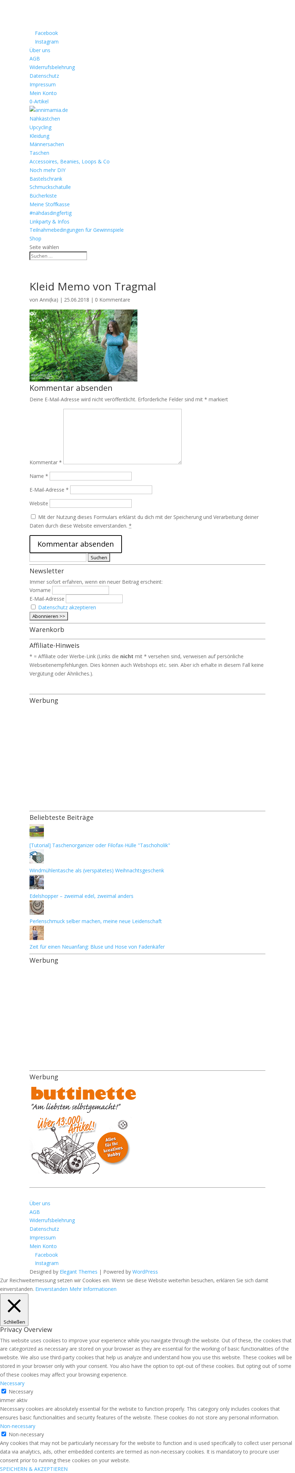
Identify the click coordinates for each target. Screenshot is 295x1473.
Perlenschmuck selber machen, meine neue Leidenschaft (96, 921)
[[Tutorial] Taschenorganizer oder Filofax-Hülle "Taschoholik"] (37, 836)
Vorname (40, 590)
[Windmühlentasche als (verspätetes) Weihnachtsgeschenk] (37, 861)
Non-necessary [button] (17, 1426)
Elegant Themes (78, 1271)
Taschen (39, 152)
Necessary (21, 1391)
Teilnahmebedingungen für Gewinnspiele (77, 229)
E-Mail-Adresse (49, 489)
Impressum (43, 84)
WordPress (145, 1271)
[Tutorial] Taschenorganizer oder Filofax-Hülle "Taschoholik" (100, 845)
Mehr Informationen (93, 1289)
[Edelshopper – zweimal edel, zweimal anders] (37, 887)
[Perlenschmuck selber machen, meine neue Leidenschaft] (37, 912)
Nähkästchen (45, 118)
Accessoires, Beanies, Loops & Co (70, 161)
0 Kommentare (112, 299)
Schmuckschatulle (50, 187)
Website (39, 503)
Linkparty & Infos (49, 221)
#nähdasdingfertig (51, 212)
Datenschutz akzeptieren (67, 607)
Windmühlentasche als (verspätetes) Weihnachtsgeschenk (97, 870)
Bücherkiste (43, 195)
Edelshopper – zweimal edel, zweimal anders (81, 896)
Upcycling (40, 127)
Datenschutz (44, 75)
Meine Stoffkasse (50, 204)
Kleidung (39, 135)
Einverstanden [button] (51, 1289)
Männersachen (47, 144)
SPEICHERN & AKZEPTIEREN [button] (34, 1468)
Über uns (40, 50)
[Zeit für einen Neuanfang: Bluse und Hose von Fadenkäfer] (37, 938)
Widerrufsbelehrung (52, 67)
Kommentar (46, 462)
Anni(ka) (49, 299)
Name (39, 476)
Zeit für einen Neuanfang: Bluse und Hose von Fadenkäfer (97, 946)
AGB (35, 58)
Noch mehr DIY (47, 170)
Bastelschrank (46, 178)
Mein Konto (43, 93)
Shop (35, 238)
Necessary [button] (12, 1383)
